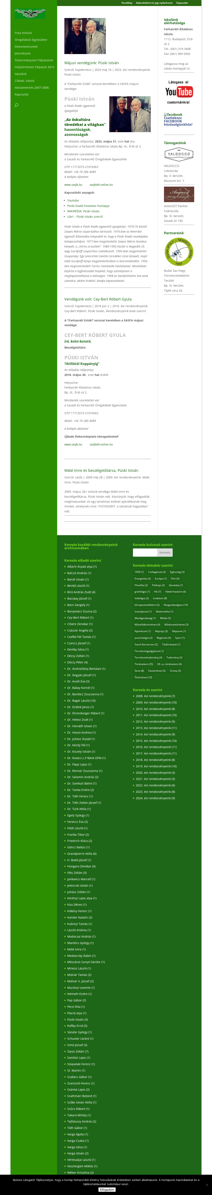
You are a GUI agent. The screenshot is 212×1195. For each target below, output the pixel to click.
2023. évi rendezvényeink (132, 70)
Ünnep (175, 670)
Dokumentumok (26, 46)
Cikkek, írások (24, 81)
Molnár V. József (78, 981)
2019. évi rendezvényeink (153, 766)
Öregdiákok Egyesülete (31, 40)
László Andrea (77, 930)
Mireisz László (77, 968)
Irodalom (160, 598)
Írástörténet (157, 670)
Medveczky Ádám (79, 956)
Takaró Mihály (77, 1115)
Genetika (176, 585)
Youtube (73, 200)
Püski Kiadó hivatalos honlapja (88, 206)
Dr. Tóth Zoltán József (82, 803)
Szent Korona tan (146, 644)
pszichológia (144, 638)
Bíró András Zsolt (79, 592)
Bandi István (75, 579)
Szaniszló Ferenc (78, 1083)
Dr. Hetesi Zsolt (77, 720)
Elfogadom (107, 1189)
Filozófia (141, 585)
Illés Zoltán (74, 873)
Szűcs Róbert (76, 1109)
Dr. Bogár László (78, 701)
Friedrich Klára (77, 841)
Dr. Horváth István (79, 726)
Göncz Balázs (76, 847)
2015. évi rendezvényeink (153, 741)
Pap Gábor (74, 1000)
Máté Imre (74, 949)
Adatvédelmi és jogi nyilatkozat (154, 3)
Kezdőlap (127, 3)
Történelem (144, 664)
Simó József (75, 1045)
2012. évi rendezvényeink (153, 721)
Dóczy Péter (75, 662)
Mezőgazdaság (145, 618)
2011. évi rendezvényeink (153, 715)
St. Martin (74, 1070)
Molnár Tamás (77, 975)
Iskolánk (20, 74)
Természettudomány (148, 657)
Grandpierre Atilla (79, 854)
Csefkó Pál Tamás (79, 637)
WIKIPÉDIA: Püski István (83, 211)
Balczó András (77, 573)
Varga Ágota (75, 1134)
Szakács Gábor (77, 1077)
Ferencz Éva (75, 822)
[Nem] (207, 1185)
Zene (139, 670)
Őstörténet (143, 677)
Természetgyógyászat (149, 651)
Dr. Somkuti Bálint (79, 783)
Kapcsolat (182, 3)
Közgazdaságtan (176, 605)
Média (165, 618)
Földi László (75, 828)
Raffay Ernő (75, 1026)
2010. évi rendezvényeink (153, 709)
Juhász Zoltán (76, 892)
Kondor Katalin (77, 917)
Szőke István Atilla (79, 1102)
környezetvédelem (147, 605)
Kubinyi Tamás (77, 924)
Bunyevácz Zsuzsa (79, 611)
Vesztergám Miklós (80, 1166)
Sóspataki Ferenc (79, 1064)
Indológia (142, 598)
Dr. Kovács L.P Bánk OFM (84, 758)
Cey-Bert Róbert (75, 311)
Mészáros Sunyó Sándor (84, 962)
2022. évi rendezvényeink (153, 785)
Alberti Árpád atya (80, 567)
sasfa (78, 477)
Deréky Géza (75, 649)
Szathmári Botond (79, 1096)
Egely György (76, 815)
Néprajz (161, 631)
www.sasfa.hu (73, 185)
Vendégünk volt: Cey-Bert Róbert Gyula (98, 299)
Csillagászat (157, 572)
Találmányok (171, 644)
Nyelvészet (143, 631)
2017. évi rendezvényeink (153, 753)
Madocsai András (79, 936)
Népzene (179, 631)
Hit (157, 591)
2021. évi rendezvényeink (153, 779)
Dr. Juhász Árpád (79, 739)
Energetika (143, 578)
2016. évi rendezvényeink (153, 747)
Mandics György (78, 943)
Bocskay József (77, 598)
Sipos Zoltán (75, 1051)
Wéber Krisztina (78, 1172)
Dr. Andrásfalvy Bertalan (84, 669)
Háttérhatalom (175, 591)
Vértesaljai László (79, 1160)
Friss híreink (23, 33)
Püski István (72, 74)
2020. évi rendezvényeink (153, 773)
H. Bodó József (77, 860)
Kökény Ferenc (77, 911)
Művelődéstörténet (147, 624)
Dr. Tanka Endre (78, 790)
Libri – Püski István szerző (85, 216)
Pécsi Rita (74, 1007)
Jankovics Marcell (79, 879)
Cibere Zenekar (77, 624)
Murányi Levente (78, 988)
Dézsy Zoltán (76, 656)
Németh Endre (77, 994)
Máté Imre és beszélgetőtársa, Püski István (101, 470)
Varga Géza (75, 1147)
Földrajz (158, 585)
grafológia (142, 591)
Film (175, 578)
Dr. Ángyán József (79, 675)
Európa (161, 578)
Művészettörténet (176, 624)
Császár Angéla (77, 630)
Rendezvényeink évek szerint (126, 311)
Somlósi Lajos (76, 1058)
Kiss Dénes (74, 905)
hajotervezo (83, 70)
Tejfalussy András (79, 1121)
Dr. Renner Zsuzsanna (82, 771)
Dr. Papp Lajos (77, 764)
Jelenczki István (77, 885)
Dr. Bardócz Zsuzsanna (83, 694)
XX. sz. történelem (169, 664)
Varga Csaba (75, 1141)
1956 (139, 572)
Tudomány (174, 657)
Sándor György (77, 1032)
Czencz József (76, 643)
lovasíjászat (143, 611)
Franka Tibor (76, 834)
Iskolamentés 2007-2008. (32, 87)
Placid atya (74, 1013)
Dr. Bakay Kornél (78, 688)
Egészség (177, 572)
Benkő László (76, 586)
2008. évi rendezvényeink (153, 696)
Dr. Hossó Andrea (79, 732)
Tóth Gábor (75, 1128)
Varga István (75, 1153)
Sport (180, 638)
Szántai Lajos (76, 1089)
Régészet (164, 638)
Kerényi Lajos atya (79, 898)
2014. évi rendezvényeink (153, 734)
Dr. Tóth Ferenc (78, 796)
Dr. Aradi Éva (76, 681)
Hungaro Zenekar (79, 866)
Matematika (164, 611)
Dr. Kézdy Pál (76, 745)
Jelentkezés (23, 53)
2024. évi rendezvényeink (153, 798)
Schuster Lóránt (78, 1038)
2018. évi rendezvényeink (129, 306)
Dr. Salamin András (80, 777)
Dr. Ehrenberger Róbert (83, 713)
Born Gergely (76, 605)
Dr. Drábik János (78, 707)
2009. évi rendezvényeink (123, 477)
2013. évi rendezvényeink (153, 728)
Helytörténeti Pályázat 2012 (34, 67)
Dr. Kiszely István (79, 751)
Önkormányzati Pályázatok (34, 60)
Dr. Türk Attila (77, 809)
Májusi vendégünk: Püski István (91, 62)
